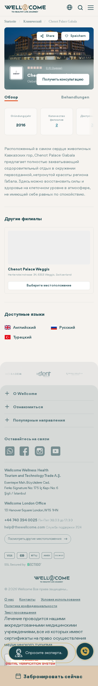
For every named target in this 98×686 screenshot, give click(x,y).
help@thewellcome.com (24, 527)
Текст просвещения (20, 612)
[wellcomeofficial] (25, 451)
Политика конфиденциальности (30, 606)
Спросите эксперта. (43, 653)
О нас (9, 599)
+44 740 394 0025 (20, 520)
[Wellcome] (25, 8)
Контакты (27, 599)
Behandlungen (75, 97)
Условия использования (60, 599)
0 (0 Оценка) (54, 67)
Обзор (11, 97)
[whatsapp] (9, 451)
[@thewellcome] (55, 451)
